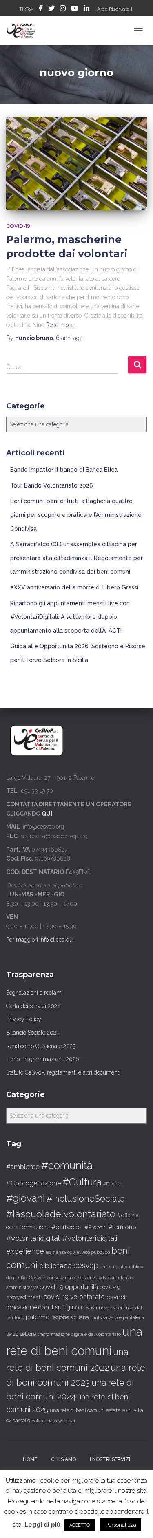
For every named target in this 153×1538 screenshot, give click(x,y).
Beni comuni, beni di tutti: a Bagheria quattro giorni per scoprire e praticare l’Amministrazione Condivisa (76, 515)
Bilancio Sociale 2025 (32, 1032)
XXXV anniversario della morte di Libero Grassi (74, 587)
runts (96, 1317)
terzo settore (21, 1334)
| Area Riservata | (113, 9)
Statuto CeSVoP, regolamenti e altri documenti (63, 1072)
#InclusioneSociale (86, 1199)
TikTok (26, 9)
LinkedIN (86, 9)
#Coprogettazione (33, 1183)
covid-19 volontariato (74, 1297)
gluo (73, 1307)
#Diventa (112, 1184)
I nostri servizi (110, 1459)
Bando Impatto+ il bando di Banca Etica (64, 469)
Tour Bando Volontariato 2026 (51, 485)
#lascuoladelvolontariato (60, 1213)
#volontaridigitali (33, 1238)
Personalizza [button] (120, 1525)
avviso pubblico (93, 1252)
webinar (66, 1420)
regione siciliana (70, 1317)
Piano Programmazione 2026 (42, 1059)
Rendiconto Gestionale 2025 (40, 1046)
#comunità (67, 1165)
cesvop (85, 1265)
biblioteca (55, 1266)
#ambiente (23, 1167)
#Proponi (95, 1227)
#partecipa (67, 1227)
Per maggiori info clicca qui (40, 939)
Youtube (74, 9)
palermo (38, 1317)
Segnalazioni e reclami (34, 992)
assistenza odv (60, 1252)
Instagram (63, 9)
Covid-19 (18, 226)
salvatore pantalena (123, 1317)
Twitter (51, 9)
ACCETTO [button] (79, 1525)
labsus (87, 1308)
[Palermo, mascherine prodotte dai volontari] (76, 163)
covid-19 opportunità (69, 1286)
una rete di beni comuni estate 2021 (91, 1410)
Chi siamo (63, 1459)
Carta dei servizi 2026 (33, 1006)
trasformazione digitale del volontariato (79, 1334)
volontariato (44, 1420)
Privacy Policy (23, 1019)
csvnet (116, 1297)
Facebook (41, 9)
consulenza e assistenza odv (76, 1277)
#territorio (122, 1227)
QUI (47, 813)
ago (69, 338)
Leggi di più (42, 1524)
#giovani (25, 1198)
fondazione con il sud (35, 1307)
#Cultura (82, 1182)
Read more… (61, 325)
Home (30, 1459)
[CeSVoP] (24, 30)
